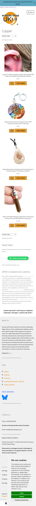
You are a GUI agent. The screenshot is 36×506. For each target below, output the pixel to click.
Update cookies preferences (8, 7)
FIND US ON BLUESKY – (8, 392)
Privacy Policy (6, 496)
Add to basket (21, 83)
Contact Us (7, 378)
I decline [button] (21, 496)
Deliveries (7, 375)
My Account (6, 503)
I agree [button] (22, 493)
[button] (18, 258)
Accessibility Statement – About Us (14, 381)
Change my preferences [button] (21, 500)
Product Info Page (9, 384)
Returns (6, 371)
